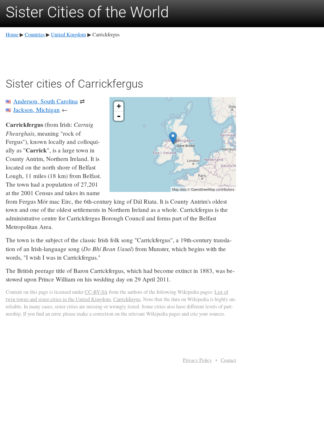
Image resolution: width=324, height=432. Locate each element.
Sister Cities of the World (87, 12)
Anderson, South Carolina (45, 101)
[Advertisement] (121, 56)
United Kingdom (68, 34)
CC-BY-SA (96, 291)
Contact (228, 360)
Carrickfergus (126, 299)
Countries (35, 34)
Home (12, 34)
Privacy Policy (197, 360)
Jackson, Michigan (36, 110)
